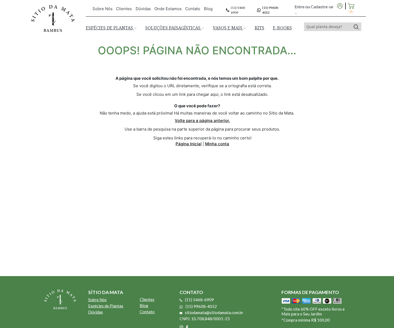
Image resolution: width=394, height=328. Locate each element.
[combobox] (327, 26)
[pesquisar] (356, 26)
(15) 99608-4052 (201, 306)
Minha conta (217, 143)
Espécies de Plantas (105, 305)
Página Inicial (189, 143)
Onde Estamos (168, 8)
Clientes (124, 8)
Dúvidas (143, 8)
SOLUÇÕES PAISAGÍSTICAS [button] (173, 28)
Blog (208, 8)
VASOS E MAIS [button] (228, 28)
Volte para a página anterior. (202, 120)
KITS (259, 28)
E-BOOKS (282, 28)
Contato (192, 8)
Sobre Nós (102, 8)
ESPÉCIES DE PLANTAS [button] (110, 28)
